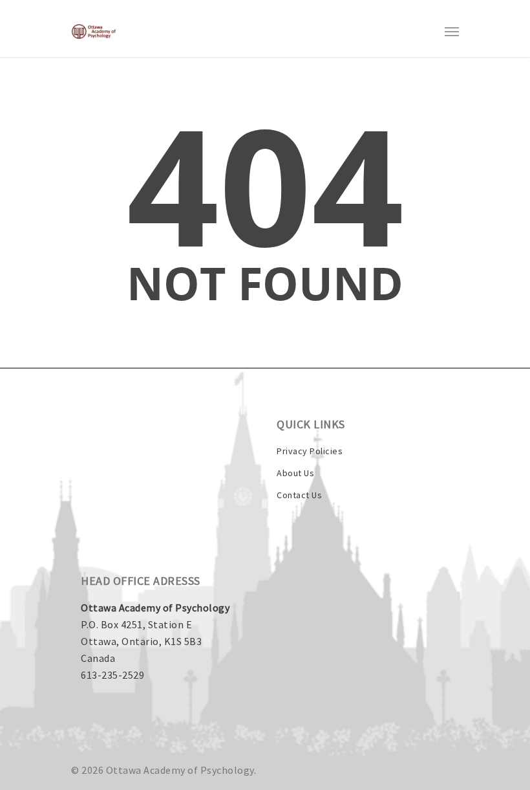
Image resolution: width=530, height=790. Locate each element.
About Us (295, 473)
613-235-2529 (112, 674)
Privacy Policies (310, 451)
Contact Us (299, 495)
